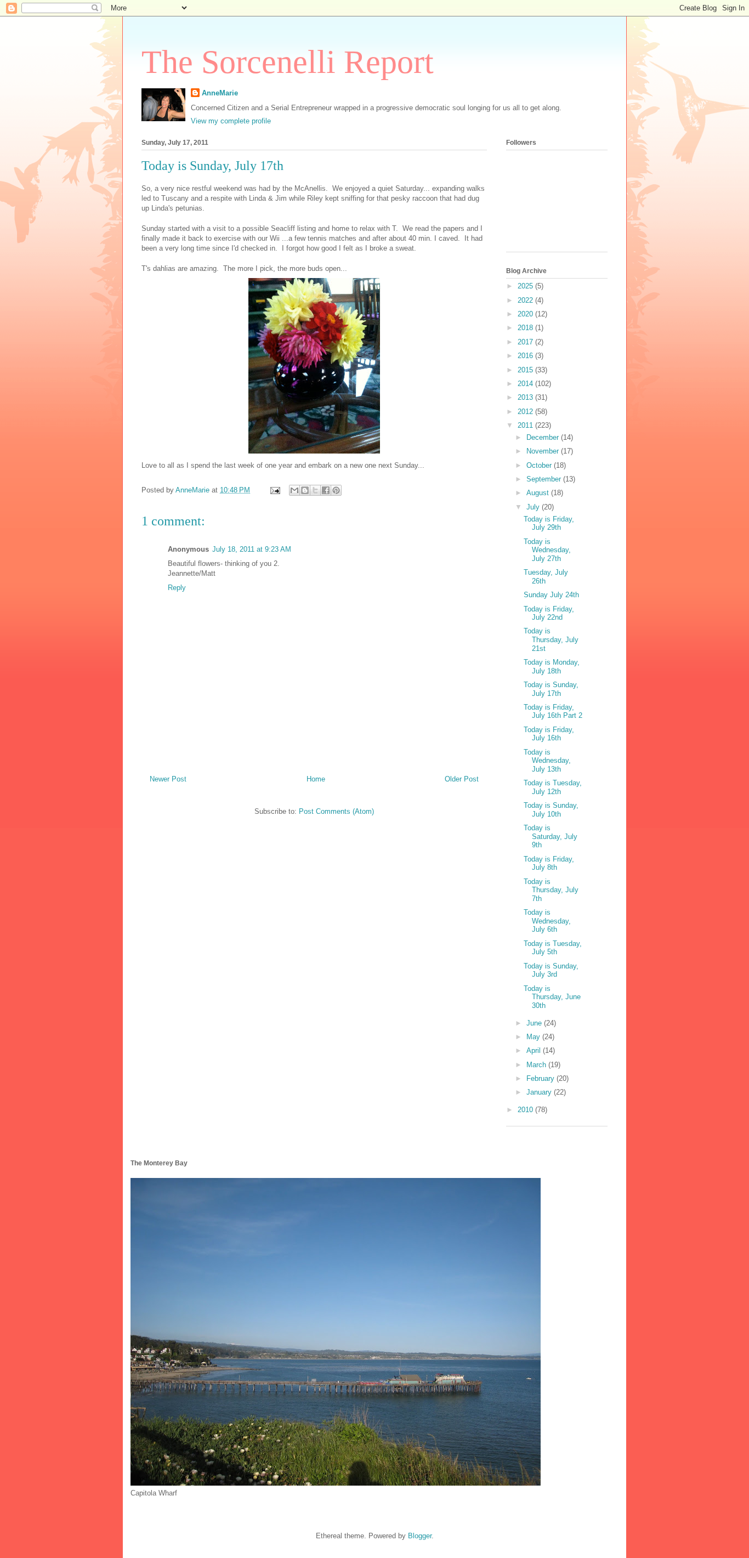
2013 (526, 397)
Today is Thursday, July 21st (551, 639)
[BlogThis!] (304, 490)
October (540, 465)
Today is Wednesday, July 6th (547, 920)
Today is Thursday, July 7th (551, 890)
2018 (526, 328)
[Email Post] (274, 490)
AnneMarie (220, 93)
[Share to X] (315, 490)
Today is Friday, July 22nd (549, 613)
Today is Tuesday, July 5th (553, 947)
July (534, 507)
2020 (526, 314)
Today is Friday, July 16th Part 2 (553, 711)
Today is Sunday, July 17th (551, 689)
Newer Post (168, 779)
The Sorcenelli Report (287, 62)
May (534, 1037)
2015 (526, 370)
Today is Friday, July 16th (549, 734)
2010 (526, 1110)
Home (316, 779)
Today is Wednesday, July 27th (547, 550)
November (543, 451)
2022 (526, 300)
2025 (526, 286)
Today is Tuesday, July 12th (553, 787)
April (534, 1050)
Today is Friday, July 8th (549, 863)
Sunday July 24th (551, 595)
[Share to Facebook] (325, 490)
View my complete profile (231, 121)
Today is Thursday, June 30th (552, 997)
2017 (526, 342)
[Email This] (294, 490)
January (540, 1092)
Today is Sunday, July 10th (551, 809)
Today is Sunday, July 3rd (551, 970)
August (538, 493)
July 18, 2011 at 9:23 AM (251, 549)
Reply (177, 587)
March (537, 1065)
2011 (526, 425)
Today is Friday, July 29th (549, 523)
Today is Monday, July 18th (552, 666)
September (544, 479)
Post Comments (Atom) (336, 811)
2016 (526, 356)
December (543, 437)
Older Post (462, 779)
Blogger (420, 1536)
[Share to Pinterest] (336, 490)
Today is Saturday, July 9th (550, 836)
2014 (526, 383)
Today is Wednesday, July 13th (547, 760)
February (541, 1078)
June (535, 1023)
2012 (526, 411)
